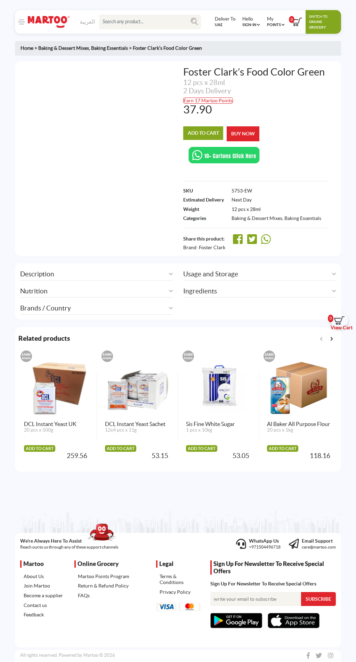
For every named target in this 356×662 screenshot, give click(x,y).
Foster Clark (212, 247)
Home (27, 48)
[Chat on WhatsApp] (224, 155)
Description (37, 274)
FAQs (84, 595)
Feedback (34, 614)
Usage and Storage (210, 274)
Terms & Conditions (172, 579)
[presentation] (331, 338)
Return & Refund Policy (103, 586)
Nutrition (34, 291)
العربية (87, 21)
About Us (34, 576)
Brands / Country (45, 308)
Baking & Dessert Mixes (63, 48)
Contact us (35, 605)
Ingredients (200, 291)
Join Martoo (37, 586)
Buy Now (243, 133)
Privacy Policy (175, 592)
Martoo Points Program (103, 576)
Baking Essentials (109, 48)
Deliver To (225, 21)
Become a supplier (43, 595)
